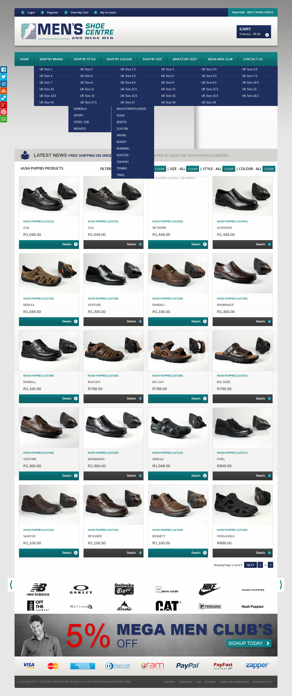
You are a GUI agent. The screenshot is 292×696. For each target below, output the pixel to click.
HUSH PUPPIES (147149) (103, 298)
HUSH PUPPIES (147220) (38, 530)
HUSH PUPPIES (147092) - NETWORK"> (172, 178)
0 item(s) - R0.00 (250, 34)
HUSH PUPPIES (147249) (167, 530)
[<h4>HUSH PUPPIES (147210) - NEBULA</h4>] (178, 428)
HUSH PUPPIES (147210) (167, 452)
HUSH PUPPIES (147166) (167, 298)
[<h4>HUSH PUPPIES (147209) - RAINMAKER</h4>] (113, 428)
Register (53, 12)
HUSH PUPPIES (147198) (38, 375)
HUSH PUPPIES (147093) (232, 221)
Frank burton (67, 31)
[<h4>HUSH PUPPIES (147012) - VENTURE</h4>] (49, 428)
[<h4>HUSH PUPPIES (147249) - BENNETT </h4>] (178, 505)
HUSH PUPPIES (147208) (38, 452)
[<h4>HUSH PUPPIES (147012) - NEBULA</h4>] (49, 274)
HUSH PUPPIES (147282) (232, 530)
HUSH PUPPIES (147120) (38, 298)
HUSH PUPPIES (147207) (232, 375)
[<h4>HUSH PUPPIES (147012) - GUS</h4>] (49, 196)
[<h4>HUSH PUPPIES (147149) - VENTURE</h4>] (113, 274)
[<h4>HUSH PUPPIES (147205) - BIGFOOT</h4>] (113, 351)
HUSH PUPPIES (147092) (167, 221)
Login (31, 12)
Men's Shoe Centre (58, 681)
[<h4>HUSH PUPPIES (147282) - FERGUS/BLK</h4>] (243, 505)
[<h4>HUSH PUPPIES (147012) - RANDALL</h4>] (49, 351)
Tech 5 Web (124, 681)
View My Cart (79, 12)
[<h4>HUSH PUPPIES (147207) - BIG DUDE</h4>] (243, 351)
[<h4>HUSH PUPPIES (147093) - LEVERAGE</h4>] (243, 196)
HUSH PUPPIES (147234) (103, 530)
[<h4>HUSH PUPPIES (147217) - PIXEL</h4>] (243, 428)
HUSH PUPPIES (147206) (167, 375)
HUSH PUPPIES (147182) (232, 298)
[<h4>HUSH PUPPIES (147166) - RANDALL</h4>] (178, 274)
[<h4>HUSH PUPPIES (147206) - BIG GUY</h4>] (178, 351)
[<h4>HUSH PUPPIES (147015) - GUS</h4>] (113, 196)
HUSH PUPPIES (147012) (38, 221)
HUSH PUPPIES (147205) (103, 375)
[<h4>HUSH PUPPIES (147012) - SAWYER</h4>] (49, 505)
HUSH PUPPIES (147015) (103, 221)
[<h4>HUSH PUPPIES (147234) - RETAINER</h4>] (113, 505)
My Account (108, 12)
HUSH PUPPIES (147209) (103, 452)
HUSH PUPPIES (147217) (232, 452)
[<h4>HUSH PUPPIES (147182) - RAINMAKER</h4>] (243, 274)
